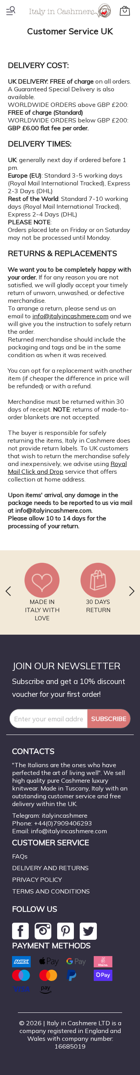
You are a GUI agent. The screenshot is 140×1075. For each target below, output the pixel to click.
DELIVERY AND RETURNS (50, 868)
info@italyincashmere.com (70, 316)
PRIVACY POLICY (37, 879)
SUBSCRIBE (108, 718)
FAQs (20, 856)
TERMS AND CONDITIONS (51, 891)
